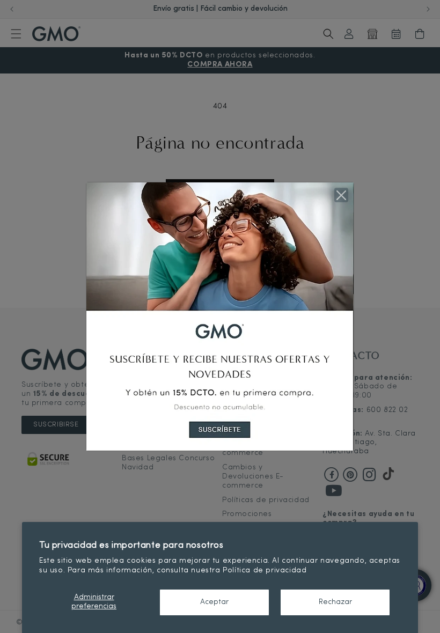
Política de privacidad (264, 570)
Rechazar (335, 602)
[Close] (341, 195)
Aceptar (214, 602)
